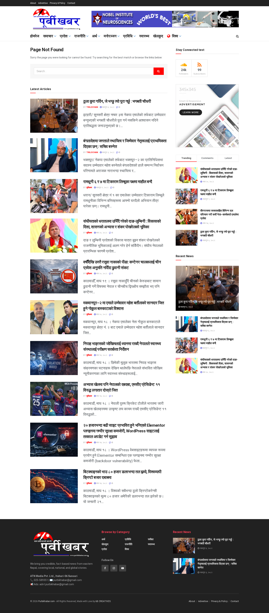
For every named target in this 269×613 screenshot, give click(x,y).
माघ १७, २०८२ (101, 355)
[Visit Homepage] (58, 19)
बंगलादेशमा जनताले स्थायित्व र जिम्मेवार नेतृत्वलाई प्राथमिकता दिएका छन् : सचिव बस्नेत (219, 321)
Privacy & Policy (57, 3)
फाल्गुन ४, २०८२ (108, 107)
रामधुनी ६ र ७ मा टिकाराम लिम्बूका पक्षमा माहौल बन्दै (117, 181)
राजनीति (79, 36)
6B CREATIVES (103, 601)
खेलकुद (158, 36)
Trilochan (92, 107)
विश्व (175, 36)
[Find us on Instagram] (113, 568)
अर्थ (94, 36)
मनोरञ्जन (110, 36)
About (33, 3)
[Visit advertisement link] (165, 19)
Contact (71, 3)
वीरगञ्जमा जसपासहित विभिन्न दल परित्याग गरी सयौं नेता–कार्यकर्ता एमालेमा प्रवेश (219, 214)
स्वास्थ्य (144, 36)
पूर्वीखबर (89, 187)
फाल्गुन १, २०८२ (102, 187)
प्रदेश (64, 36)
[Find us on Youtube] (122, 568)
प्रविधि (127, 36)
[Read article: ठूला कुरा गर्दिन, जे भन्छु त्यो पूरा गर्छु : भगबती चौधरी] (54, 116)
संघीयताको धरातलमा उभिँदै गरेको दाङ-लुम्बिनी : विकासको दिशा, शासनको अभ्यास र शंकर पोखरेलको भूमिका (219, 172)
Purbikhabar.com (46, 601)
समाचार (48, 36)
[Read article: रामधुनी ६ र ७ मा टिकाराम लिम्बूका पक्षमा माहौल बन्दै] (54, 196)
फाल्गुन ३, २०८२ (108, 152)
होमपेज (34, 36)
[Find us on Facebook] (105, 568)
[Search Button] (237, 36)
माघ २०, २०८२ (101, 233)
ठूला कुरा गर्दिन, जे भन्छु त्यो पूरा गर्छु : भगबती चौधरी (117, 101)
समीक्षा (151, 539)
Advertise (43, 3)
